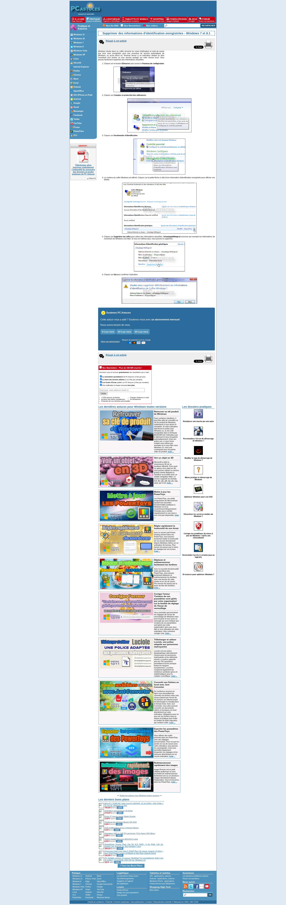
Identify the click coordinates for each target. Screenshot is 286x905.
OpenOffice (101, 881)
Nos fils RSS (112, 25)
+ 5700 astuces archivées (110, 397)
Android (88, 876)
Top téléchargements (125, 879)
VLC (74, 895)
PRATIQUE (93, 20)
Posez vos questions (191, 879)
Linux (74, 892)
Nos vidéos (152, 25)
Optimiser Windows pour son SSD (198, 497)
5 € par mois (108, 332)
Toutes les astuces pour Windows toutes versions (139, 796)
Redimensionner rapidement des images (166, 764)
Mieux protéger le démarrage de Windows (198, 478)
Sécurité (100, 892)
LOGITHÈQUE (111, 20)
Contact (149, 902)
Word (99, 876)
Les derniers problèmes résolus (195, 876)
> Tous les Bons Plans (131, 865)
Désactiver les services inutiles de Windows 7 (198, 515)
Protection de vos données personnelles (115, 401)
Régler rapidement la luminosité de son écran (166, 527)
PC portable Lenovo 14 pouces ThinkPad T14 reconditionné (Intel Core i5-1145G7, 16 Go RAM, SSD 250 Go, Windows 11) (134, 859)
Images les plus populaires (128, 893)
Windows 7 (76, 884)
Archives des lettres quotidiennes (113, 399)
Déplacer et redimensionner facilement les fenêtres (165, 562)
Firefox (88, 887)
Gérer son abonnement (110, 342)
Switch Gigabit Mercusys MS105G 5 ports (121, 839)
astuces (168, 876)
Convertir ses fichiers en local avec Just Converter (166, 684)
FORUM (206, 20)
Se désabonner (135, 399)
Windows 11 (77, 876)
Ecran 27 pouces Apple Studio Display (120, 816)
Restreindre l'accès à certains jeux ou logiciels (198, 556)
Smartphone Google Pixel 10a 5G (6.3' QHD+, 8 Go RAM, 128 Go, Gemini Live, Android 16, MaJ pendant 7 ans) (134, 845)
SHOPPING (157, 20)
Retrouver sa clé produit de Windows (166, 412)
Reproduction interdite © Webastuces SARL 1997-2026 (176, 902)
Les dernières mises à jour (127, 876)
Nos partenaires (137, 902)
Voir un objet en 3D (163, 458)
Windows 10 (77, 879)
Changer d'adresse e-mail (139, 397)
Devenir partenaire (121, 902)
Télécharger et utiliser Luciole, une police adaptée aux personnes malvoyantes (166, 643)
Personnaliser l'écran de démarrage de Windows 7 (198, 440)
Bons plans (154, 890)
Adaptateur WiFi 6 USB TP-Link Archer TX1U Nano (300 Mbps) (130, 833)
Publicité (109, 902)
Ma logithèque (122, 884)
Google (100, 887)
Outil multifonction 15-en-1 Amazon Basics (122, 828)
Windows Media (103, 897)
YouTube (100, 889)
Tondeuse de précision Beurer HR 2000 (121, 822)
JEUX (193, 20)
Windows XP (77, 889)
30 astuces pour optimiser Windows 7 (198, 574)
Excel (99, 879)
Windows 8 (76, 881)
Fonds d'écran (122, 890)
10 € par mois (124, 332)
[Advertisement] (158, 8)
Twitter (88, 895)
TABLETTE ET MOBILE (135, 20)
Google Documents (104, 884)
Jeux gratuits (122, 895)
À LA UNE (78, 20)
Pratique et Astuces (84, 27)
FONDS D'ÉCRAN (177, 20)
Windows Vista (78, 887)
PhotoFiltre (76, 897)
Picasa (99, 895)
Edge (87, 881)
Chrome (88, 884)
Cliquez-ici (92, 178)
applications (159, 876)
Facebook (89, 897)
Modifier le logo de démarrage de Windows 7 (198, 459)
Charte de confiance (96, 902)
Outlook (88, 892)
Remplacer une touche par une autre (198, 421)
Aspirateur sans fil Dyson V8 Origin (119, 811)
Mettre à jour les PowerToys (162, 493)
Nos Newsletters (132, 25)
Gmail (87, 889)
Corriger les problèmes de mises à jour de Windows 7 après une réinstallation (198, 536)
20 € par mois (141, 332)
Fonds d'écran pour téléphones (162, 884)
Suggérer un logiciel (125, 881)
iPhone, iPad (90, 879)
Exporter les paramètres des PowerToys (166, 730)
